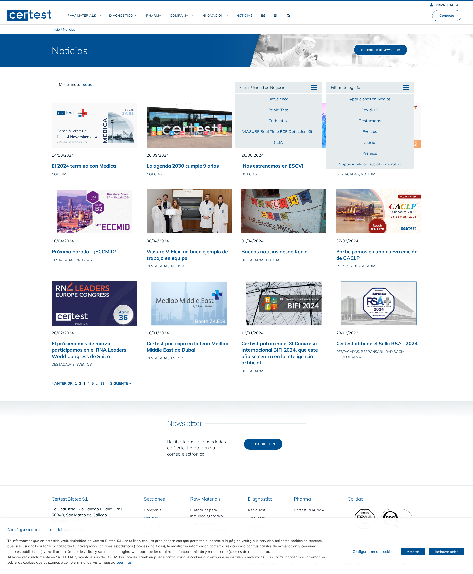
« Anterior (62, 383)
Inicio (56, 29)
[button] (288, 15)
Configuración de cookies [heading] (37, 529)
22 (102, 383)
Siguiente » (120, 383)
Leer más (124, 562)
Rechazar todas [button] (446, 552)
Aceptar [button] (413, 552)
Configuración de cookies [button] (373, 551)
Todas (86, 84)
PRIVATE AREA (447, 5)
